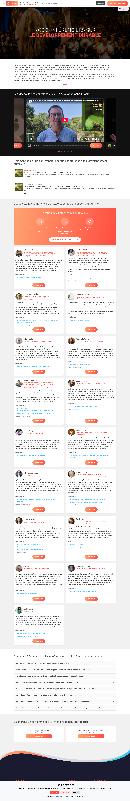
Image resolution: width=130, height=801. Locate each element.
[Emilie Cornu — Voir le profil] (39, 625)
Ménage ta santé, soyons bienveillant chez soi (31, 633)
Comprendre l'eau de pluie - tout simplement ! (31, 455)
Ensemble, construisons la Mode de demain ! (83, 591)
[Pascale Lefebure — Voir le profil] (91, 356)
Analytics (60, 796)
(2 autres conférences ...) (22, 325)
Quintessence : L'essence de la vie (27, 636)
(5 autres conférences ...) (75, 280)
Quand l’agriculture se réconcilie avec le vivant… (84, 406)
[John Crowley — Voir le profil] (39, 356)
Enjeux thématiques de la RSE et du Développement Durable (88, 499)
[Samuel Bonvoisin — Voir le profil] (91, 401)
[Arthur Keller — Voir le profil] (39, 268)
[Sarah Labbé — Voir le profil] (39, 583)
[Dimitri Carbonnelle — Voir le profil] (39, 312)
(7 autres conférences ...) (75, 505)
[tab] (59, 151)
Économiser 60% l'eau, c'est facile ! (80, 364)
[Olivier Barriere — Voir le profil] (39, 538)
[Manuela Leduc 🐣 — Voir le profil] (39, 401)
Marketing (70, 796)
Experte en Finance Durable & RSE (27, 593)
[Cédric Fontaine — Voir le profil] (39, 447)
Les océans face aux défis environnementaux (30, 549)
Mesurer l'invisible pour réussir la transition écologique (34, 366)
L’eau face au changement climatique (28, 544)
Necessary (51, 796)
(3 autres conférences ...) (22, 504)
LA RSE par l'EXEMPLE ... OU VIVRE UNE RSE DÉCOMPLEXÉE (35, 413)
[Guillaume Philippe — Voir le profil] (91, 583)
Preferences (80, 796)
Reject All (75, 792)
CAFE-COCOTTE (22, 408)
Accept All (54, 792)
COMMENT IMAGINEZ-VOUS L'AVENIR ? (29, 277)
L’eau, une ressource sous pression (27, 547)
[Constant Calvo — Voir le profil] (91, 491)
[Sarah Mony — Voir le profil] (91, 538)
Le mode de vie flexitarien (77, 544)
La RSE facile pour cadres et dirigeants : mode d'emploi (86, 502)
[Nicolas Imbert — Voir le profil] (91, 268)
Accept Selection (65, 792)
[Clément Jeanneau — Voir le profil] (39, 491)
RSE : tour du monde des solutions (80, 320)
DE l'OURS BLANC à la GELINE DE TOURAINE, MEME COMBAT (35, 410)
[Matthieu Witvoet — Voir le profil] (91, 312)
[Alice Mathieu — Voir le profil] (91, 447)
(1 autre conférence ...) (74, 367)
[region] (65, 125)
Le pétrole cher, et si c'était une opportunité (83, 278)
